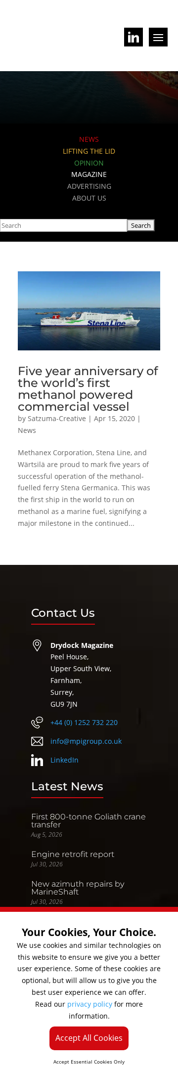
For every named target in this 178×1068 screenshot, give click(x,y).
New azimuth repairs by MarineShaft (77, 888)
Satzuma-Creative (57, 418)
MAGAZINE (89, 174)
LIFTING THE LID (89, 151)
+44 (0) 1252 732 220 (84, 722)
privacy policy (89, 1004)
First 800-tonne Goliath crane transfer (88, 820)
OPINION (89, 163)
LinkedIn (64, 760)
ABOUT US (89, 198)
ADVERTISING (89, 186)
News (27, 430)
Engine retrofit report (72, 854)
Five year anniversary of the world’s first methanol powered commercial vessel (88, 389)
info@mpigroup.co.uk (86, 741)
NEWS (89, 139)
